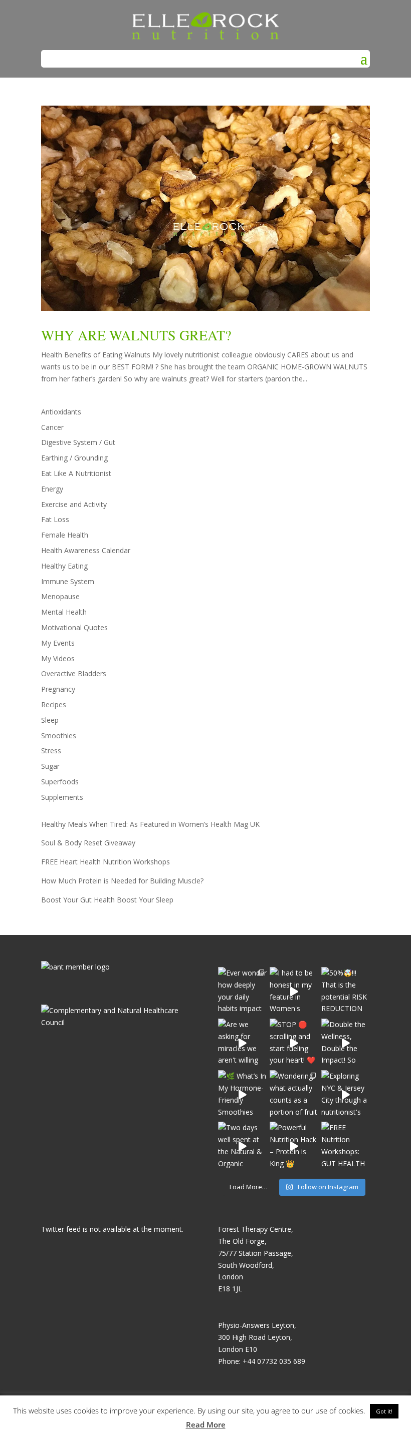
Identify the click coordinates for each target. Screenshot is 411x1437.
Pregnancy (58, 689)
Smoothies (58, 735)
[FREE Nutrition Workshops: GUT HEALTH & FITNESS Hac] (345, 1146)
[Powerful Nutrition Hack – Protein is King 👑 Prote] (294, 1146)
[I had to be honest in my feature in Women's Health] (294, 991)
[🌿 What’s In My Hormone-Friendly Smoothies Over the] (242, 1094)
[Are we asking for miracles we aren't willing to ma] (242, 1043)
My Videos (58, 658)
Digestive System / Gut (78, 442)
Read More (206, 1424)
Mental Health (64, 612)
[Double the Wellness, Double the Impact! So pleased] (345, 1043)
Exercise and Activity (74, 504)
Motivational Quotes (74, 627)
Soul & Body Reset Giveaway (88, 842)
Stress (51, 750)
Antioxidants (61, 411)
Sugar (50, 766)
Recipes (53, 704)
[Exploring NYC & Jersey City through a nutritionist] (345, 1094)
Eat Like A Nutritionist (76, 473)
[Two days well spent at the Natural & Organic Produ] (242, 1146)
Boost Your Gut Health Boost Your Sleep (107, 899)
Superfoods (60, 781)
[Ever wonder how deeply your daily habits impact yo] (242, 991)
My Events (58, 643)
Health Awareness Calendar (85, 550)
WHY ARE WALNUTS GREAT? (136, 334)
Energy (52, 489)
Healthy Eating (64, 566)
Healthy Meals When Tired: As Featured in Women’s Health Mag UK (150, 824)
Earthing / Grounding (74, 457)
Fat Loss (55, 519)
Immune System (67, 581)
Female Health (64, 535)
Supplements (62, 797)
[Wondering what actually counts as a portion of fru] (294, 1094)
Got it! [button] (384, 1411)
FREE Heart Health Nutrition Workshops (105, 861)
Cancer (52, 427)
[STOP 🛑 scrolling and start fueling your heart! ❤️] (294, 1043)
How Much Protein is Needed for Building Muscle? (122, 880)
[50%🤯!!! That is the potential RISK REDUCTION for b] (345, 991)
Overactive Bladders (73, 673)
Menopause (60, 596)
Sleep (50, 720)
